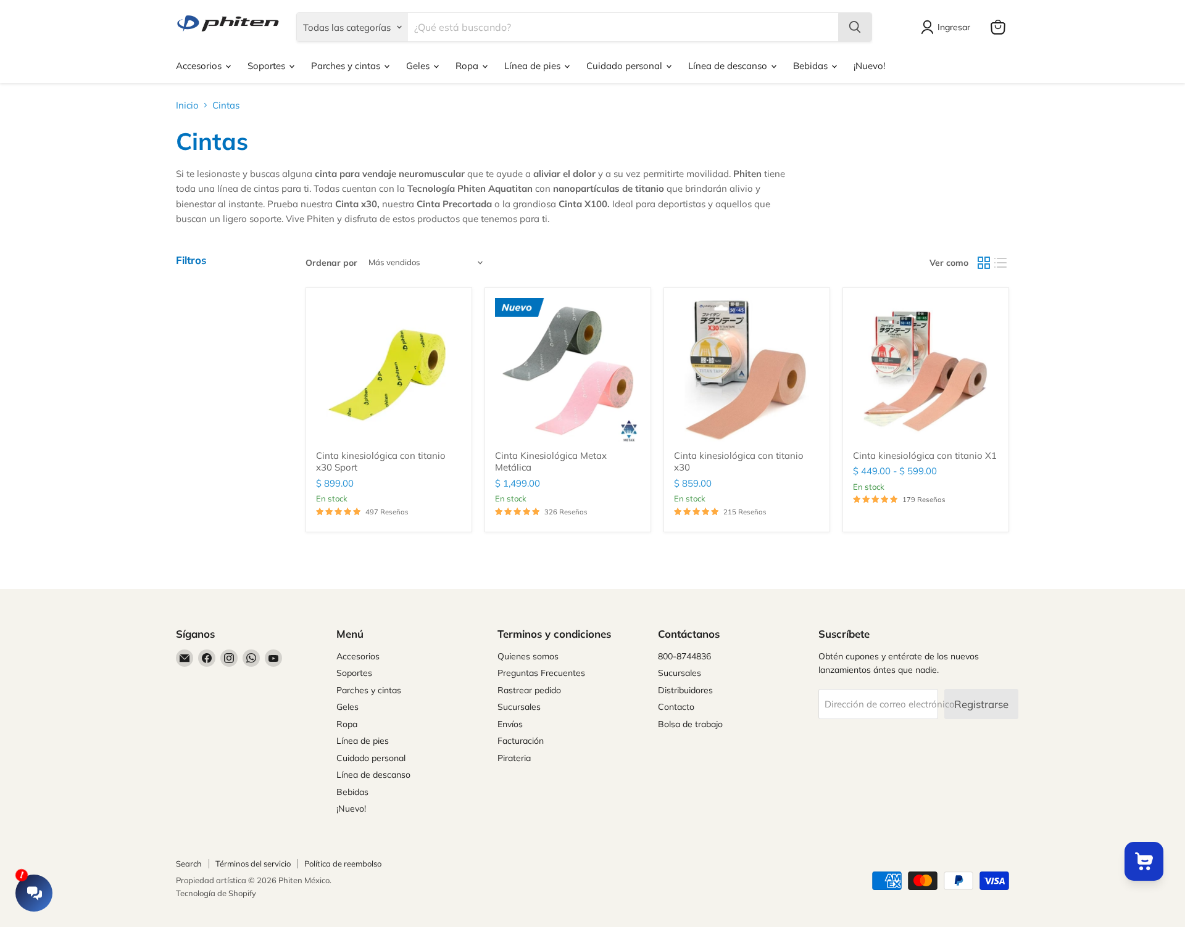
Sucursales (519, 706)
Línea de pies (533, 66)
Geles (419, 66)
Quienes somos (528, 656)
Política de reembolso (342, 863)
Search (189, 863)
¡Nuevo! (869, 66)
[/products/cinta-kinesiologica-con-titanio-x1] (926, 370)
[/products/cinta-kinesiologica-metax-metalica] (568, 370)
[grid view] (983, 262)
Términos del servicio (253, 863)
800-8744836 (684, 656)
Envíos (510, 724)
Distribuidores (685, 690)
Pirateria (514, 758)
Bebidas (811, 66)
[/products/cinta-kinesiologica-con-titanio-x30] (747, 370)
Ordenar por (331, 263)
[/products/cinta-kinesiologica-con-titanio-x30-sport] (389, 370)
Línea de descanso (729, 66)
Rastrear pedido (529, 690)
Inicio (187, 105)
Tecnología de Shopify (216, 893)
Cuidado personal (625, 66)
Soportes (267, 66)
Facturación (520, 740)
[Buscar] (854, 27)
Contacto (676, 706)
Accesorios (200, 66)
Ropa (468, 66)
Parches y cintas (347, 66)
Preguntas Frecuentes (541, 672)
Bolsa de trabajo (690, 724)
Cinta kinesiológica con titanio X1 (925, 455)
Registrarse (981, 704)
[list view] (1001, 262)
